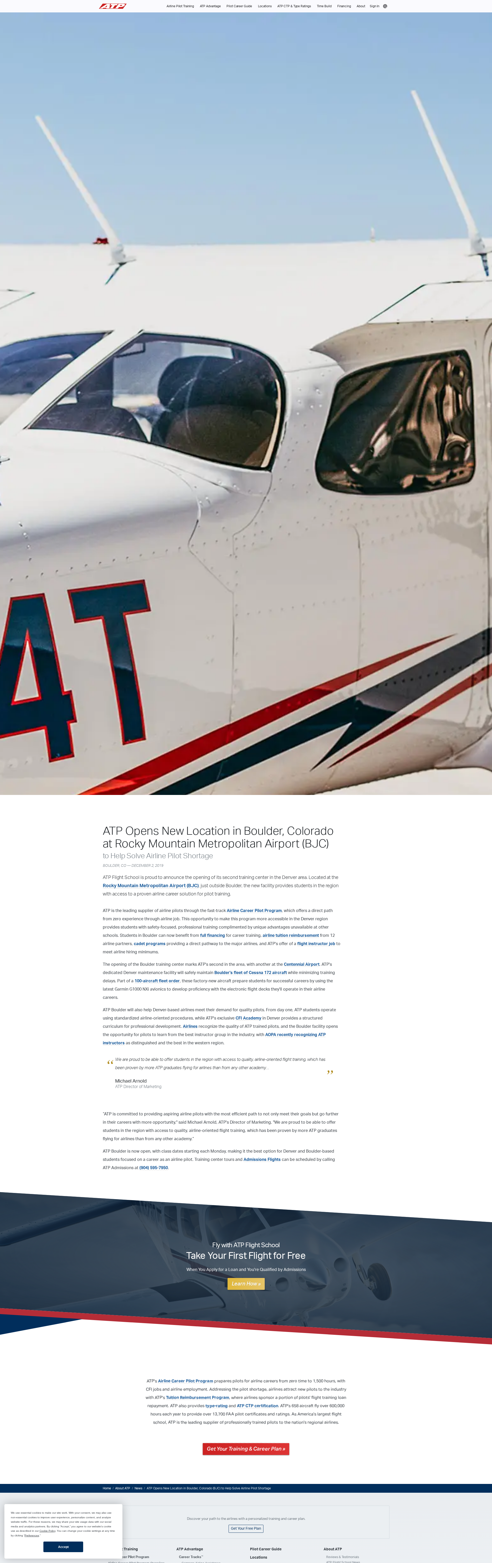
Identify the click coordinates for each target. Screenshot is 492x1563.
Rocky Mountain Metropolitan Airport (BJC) (151, 886)
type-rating (217, 1406)
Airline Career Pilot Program (254, 911)
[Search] (385, 6)
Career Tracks (191, 1557)
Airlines (190, 1026)
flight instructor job (316, 944)
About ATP (122, 1488)
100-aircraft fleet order (157, 981)
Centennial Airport (301, 964)
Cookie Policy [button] (47, 1530)
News (138, 1488)
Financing (344, 6)
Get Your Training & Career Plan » (246, 1449)
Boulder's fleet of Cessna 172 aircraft (250, 973)
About (361, 6)
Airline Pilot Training (180, 6)
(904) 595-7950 (153, 1168)
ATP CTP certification (257, 1406)
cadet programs (150, 944)
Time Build (324, 6)
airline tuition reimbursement (291, 935)
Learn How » (246, 1283)
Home (107, 1488)
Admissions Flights (262, 1160)
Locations (265, 6)
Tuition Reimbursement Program (197, 1398)
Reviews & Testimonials (342, 1557)
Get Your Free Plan (246, 1528)
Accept (63, 1547)
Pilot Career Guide (239, 6)
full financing (212, 935)
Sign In (374, 6)
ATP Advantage (210, 6)
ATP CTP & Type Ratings (294, 6)
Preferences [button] (32, 1535)
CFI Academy (248, 1018)
